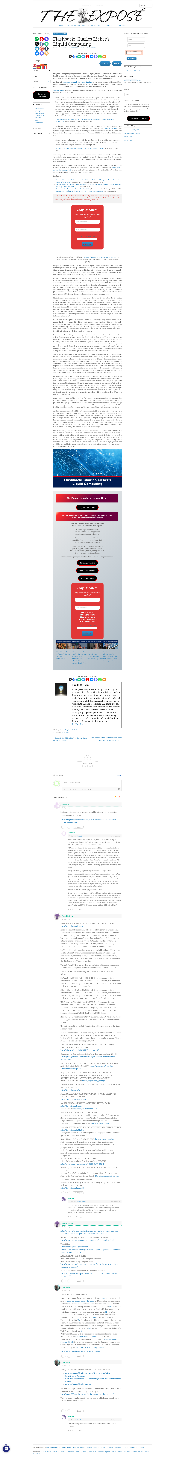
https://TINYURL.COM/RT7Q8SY (73, 1099)
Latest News (39, 112)
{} (91, 789)
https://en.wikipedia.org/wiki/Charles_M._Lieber (80, 1351)
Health (127, 1452)
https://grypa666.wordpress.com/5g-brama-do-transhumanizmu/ (87, 1394)
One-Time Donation (87, 570)
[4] (89, 1328)
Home (61, 25)
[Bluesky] (91, 56)
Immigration (117, 1452)
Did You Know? (39, 110)
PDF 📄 (116, 63)
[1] (110, 1306)
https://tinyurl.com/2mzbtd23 (72, 1188)
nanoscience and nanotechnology (80, 1301)
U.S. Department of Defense (86, 1336)
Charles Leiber (58, 90)
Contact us (122, 25)
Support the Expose (87, 507)
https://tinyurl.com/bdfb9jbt (71, 1106)
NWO (84, 1452)
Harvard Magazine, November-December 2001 (100, 257)
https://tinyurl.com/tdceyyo (71, 926)
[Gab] (79, 56)
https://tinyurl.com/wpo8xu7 (103, 1123)
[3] (79, 1320)
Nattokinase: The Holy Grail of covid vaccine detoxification (63, 655)
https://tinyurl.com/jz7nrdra (71, 1069)
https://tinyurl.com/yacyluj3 (93, 1081)
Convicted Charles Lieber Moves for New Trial (73, 189)
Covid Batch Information (134, 71)
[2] (106, 1312)
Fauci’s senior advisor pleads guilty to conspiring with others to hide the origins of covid (110, 656)
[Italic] (67, 789)
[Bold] (64, 789)
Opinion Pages (39, 113)
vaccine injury (104, 1452)
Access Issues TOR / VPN (131, 130)
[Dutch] (35, 67)
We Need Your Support (77, 25)
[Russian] (38, 65)
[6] (69, 1342)
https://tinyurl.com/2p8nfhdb (85, 1108)
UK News (38, 117)
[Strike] (73, 789)
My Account (95, 25)
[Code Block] (85, 789)
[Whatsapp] (100, 56)
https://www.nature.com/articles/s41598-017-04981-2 (82, 1164)
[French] (45, 67)
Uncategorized (39, 119)
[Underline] (70, 789)
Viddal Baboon (81, 1202)
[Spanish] (38, 67)
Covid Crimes (137, 1452)
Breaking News (39, 108)
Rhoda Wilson (61, 48)
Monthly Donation (87, 563)
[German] (45, 65)
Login (119, 775)
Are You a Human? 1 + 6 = (87, 626)
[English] (35, 65)
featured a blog (111, 128)
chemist (102, 1298)
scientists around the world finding (77, 82)
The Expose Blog (40, 115)
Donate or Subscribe (42, 95)
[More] (104, 56)
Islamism (92, 1452)
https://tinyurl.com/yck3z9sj (101, 1066)
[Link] (88, 789)
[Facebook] (75, 56)
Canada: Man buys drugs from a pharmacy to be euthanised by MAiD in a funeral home (95, 656)
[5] (82, 1331)
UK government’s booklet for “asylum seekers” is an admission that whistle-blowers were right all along (79, 657)
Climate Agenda (59, 1452)
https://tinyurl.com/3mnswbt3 (107, 1176)
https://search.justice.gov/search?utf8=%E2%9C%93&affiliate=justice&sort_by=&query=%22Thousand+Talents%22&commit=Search (90, 1249)
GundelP (79, 836)
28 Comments (91, 48)
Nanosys (95, 1317)
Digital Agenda (74, 1452)
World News (39, 122)
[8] (103, 1347)
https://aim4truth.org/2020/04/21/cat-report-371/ (80, 1050)
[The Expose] (92, 16)
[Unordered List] (79, 789)
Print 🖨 (105, 63)
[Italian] (42, 67)
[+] (94, 789)
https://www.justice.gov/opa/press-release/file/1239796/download (87, 1240)
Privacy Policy (128, 140)
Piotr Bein (80, 1420)
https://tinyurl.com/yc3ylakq (72, 1090)
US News (38, 121)
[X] (71, 56)
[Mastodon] (96, 56)
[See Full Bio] (84, 724)
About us (108, 25)
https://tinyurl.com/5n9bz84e (72, 1130)
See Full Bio (77, 724)
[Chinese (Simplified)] (42, 65)
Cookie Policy (128, 136)
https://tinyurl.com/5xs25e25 (106, 1139)
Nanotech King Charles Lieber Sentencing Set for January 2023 (79, 191)
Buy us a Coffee (87, 578)
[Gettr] (87, 56)
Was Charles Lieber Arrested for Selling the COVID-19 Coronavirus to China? (79, 148)
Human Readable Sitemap (132, 133)
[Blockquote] (82, 789)
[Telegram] (83, 56)
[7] (72, 1342)
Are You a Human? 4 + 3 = (87, 236)
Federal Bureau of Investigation (89, 1347)
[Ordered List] (76, 789)
